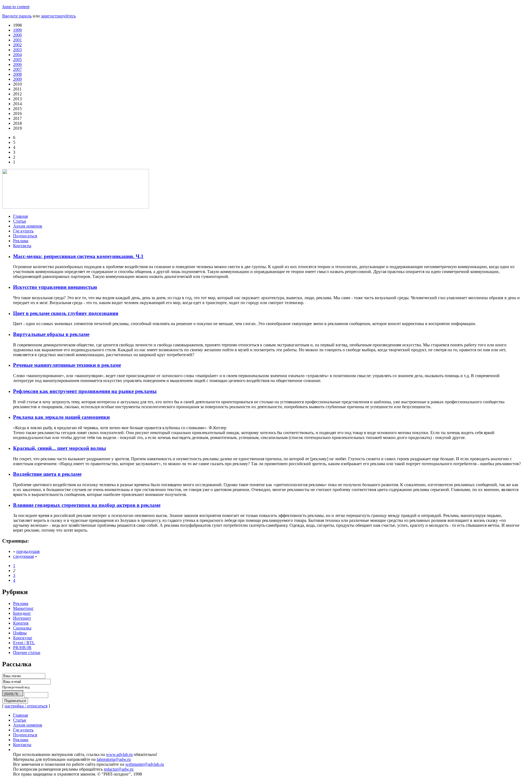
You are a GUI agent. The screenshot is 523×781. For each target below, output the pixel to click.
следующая (23, 556)
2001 (17, 40)
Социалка (22, 628)
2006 (17, 64)
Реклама (20, 240)
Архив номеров (27, 226)
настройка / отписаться (26, 706)
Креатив (21, 623)
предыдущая (27, 551)
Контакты (22, 245)
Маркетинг (23, 608)
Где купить (23, 231)
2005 (17, 59)
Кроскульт (22, 637)
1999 (17, 30)
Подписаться (25, 236)
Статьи (19, 221)
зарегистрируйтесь (58, 16)
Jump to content (15, 6)
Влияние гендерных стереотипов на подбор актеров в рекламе (86, 505)
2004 (17, 54)
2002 (17, 45)
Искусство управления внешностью (55, 287)
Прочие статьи (26, 652)
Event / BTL (24, 642)
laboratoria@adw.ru (114, 759)
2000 (17, 35)
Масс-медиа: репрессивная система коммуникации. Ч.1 (78, 256)
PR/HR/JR (22, 647)
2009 (17, 79)
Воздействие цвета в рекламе (47, 474)
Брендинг (22, 613)
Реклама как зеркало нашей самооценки (61, 417)
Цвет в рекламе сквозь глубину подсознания (65, 313)
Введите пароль (17, 16)
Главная (20, 216)
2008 (17, 74)
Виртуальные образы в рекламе (51, 334)
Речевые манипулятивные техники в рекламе (67, 365)
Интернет (22, 618)
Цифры (20, 633)
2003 (17, 49)
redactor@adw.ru (118, 769)
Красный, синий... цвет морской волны (59, 448)
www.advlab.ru (119, 754)
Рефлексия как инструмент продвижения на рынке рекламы (85, 391)
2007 (17, 69)
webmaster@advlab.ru (144, 764)
